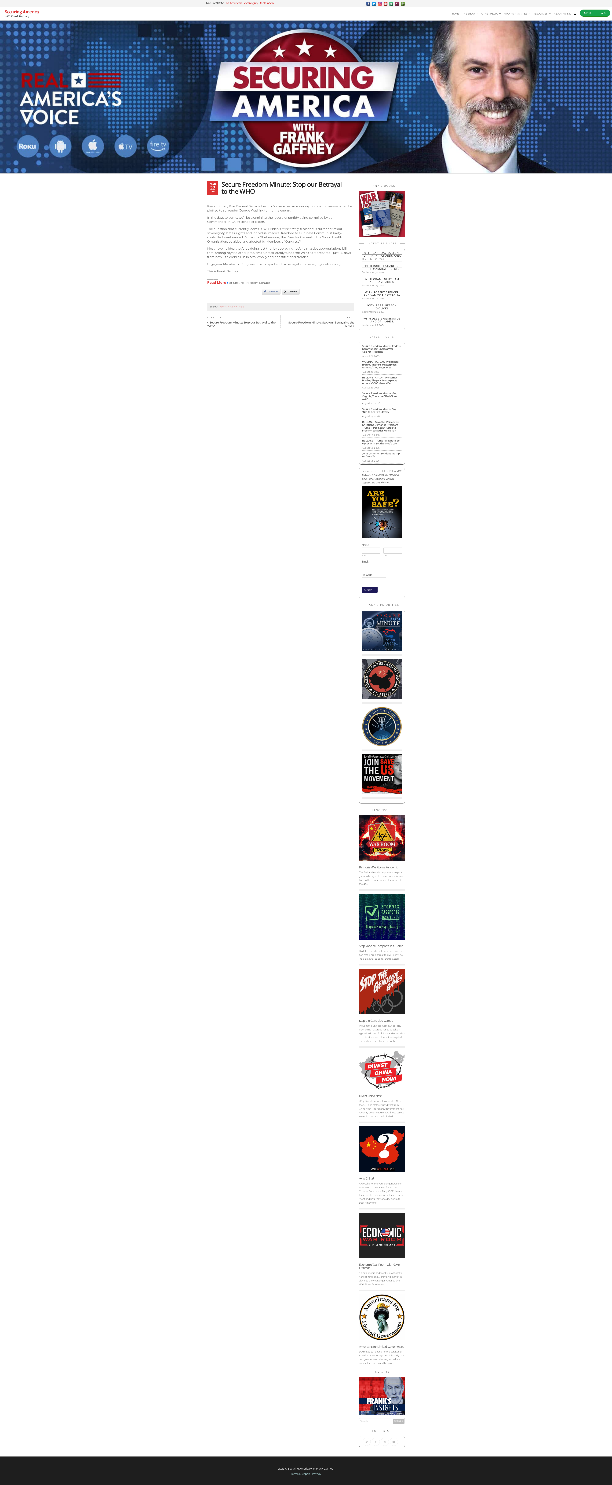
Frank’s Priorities (515, 13)
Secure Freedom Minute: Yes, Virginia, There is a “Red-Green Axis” (380, 396)
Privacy (316, 1473)
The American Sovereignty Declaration (248, 3)
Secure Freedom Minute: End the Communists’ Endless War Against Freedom (381, 348)
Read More (216, 282)
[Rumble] (403, 4)
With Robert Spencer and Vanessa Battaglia (382, 294)
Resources (540, 13)
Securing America (22, 11)
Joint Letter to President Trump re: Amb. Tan (381, 455)
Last (385, 555)
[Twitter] (374, 4)
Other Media (489, 13)
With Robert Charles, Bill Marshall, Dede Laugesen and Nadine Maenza (381, 267)
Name (366, 545)
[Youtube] (394, 1442)
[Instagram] (380, 4)
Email (366, 561)
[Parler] (397, 4)
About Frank (562, 13)
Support (305, 1473)
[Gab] (391, 4)
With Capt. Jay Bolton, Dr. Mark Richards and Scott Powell (382, 254)
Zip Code (367, 574)
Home (455, 13)
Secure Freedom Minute (232, 306)
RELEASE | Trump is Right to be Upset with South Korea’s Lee (381, 442)
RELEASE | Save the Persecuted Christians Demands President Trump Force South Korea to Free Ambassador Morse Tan (381, 426)
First (364, 555)
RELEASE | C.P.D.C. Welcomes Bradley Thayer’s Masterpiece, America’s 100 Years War (379, 380)
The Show (468, 13)
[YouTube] (385, 4)
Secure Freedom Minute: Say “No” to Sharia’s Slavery (379, 410)
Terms (295, 1473)
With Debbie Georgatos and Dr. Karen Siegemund (382, 320)
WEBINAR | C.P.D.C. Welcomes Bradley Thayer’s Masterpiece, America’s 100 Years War (381, 364)
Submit (369, 589)
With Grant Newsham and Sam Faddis (382, 280)
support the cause (595, 13)
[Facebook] (368, 4)
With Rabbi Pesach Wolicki (382, 307)
